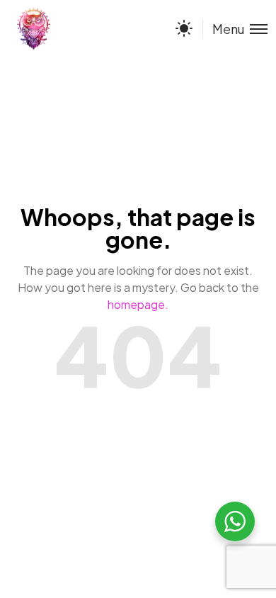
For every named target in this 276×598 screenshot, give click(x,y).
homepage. (138, 304)
